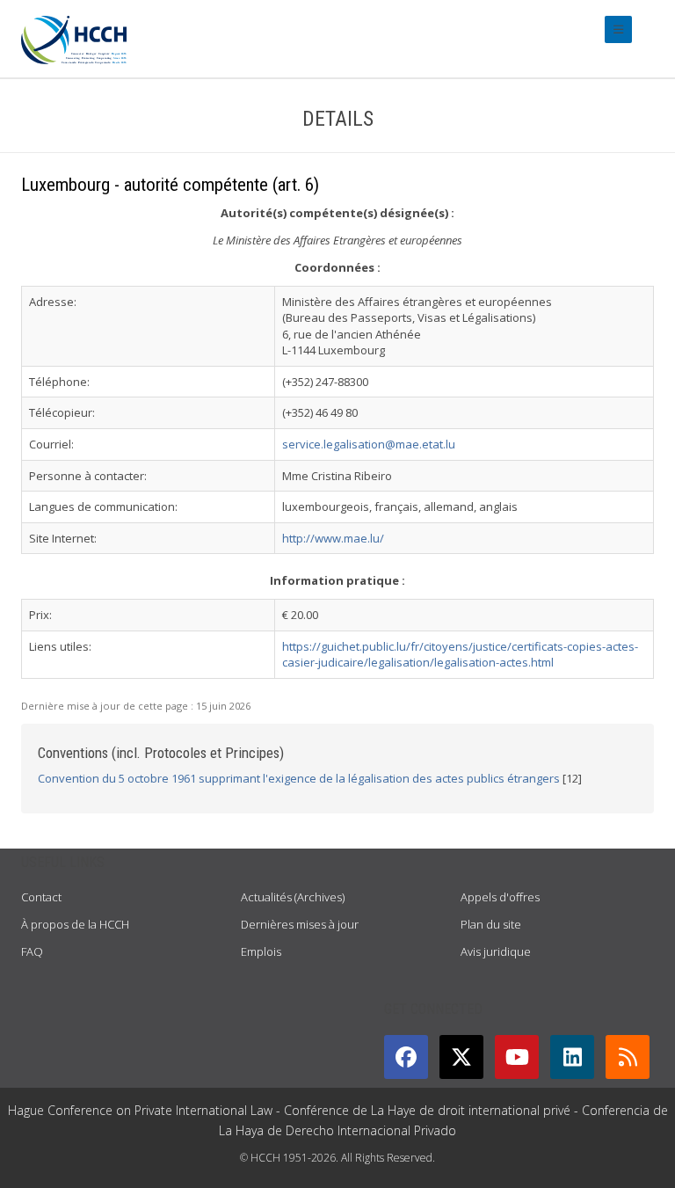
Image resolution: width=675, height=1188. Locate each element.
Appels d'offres (500, 897)
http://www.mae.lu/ (333, 538)
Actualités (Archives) (293, 897)
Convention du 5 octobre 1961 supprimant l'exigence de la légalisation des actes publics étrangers (299, 778)
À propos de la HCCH (75, 924)
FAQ (32, 951)
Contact (41, 897)
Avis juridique (496, 951)
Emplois (261, 951)
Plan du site (491, 924)
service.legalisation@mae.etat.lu (368, 444)
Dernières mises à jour (300, 924)
